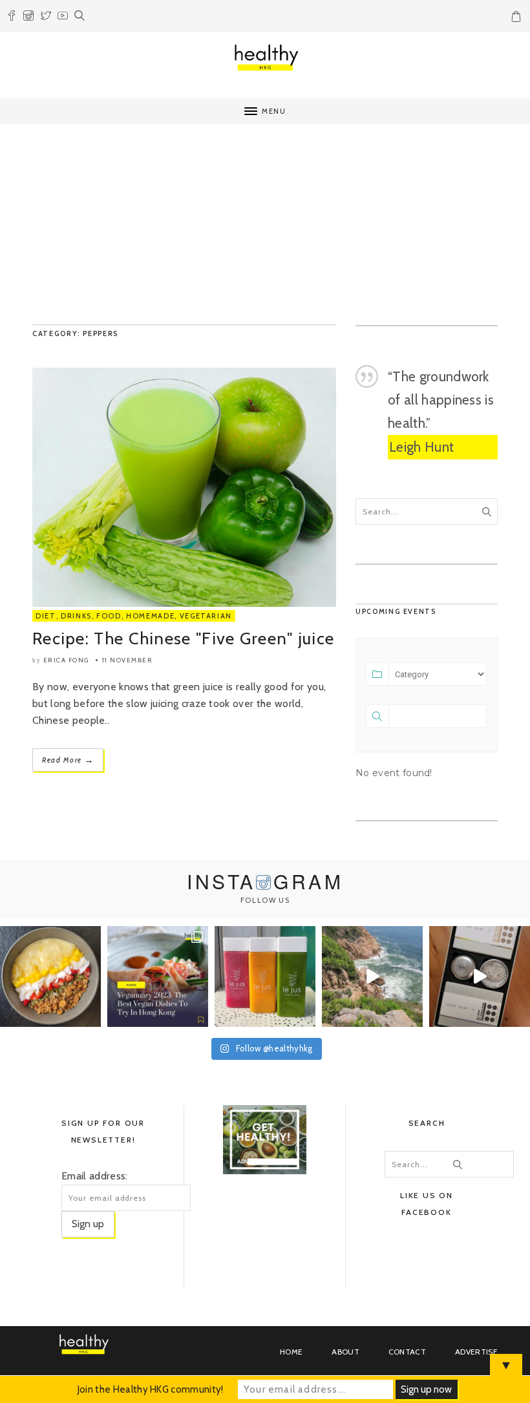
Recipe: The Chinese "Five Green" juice (183, 638)
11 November (127, 660)
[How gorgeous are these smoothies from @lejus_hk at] (265, 976)
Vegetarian (206, 615)
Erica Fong (66, 660)
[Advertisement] (265, 227)
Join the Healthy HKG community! (151, 1389)
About (345, 1351)
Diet (46, 615)
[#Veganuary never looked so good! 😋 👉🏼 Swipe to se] (157, 976)
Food (109, 615)
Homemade (150, 615)
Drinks (76, 615)
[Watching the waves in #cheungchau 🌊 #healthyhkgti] (372, 976)
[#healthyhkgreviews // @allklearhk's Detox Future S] (479, 976)
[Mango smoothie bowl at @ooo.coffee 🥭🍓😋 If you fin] (50, 976)
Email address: (94, 1176)
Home (291, 1351)
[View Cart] (517, 18)
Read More (68, 760)
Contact (407, 1351)
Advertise (476, 1351)
